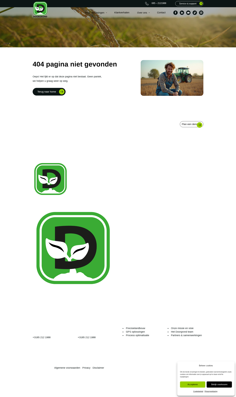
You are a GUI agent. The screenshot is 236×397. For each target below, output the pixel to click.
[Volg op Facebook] (175, 13)
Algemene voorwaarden (67, 367)
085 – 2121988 (159, 3)
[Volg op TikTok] (195, 13)
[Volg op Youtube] (188, 13)
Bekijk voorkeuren (219, 384)
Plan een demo (190, 124)
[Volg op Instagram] (201, 13)
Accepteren (193, 384)
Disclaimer (98, 367)
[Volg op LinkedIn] (182, 13)
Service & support (187, 3)
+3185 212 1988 (42, 337)
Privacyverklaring (211, 391)
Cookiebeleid (198, 391)
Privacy (86, 367)
